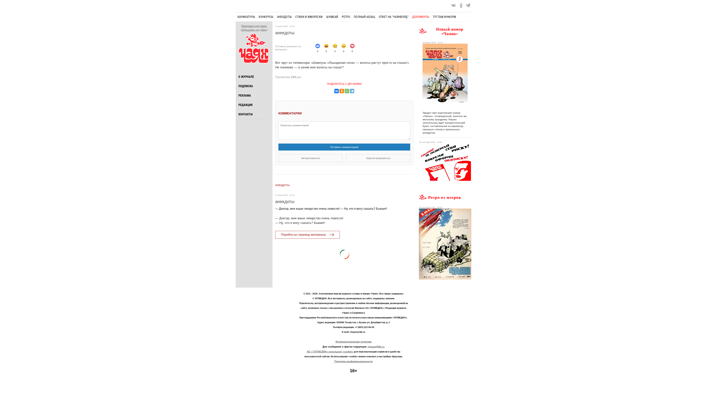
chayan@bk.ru (376, 346)
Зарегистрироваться (378, 158)
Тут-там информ (444, 17)
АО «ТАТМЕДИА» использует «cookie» (330, 351)
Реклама (244, 95)
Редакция (245, 105)
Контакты (245, 114)
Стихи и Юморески (309, 17)
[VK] (453, 6)
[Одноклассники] (342, 91)
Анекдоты (284, 17)
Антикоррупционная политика (353, 341)
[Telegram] (468, 6)
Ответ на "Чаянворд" (394, 17)
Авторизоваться (310, 158)
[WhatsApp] (347, 91)
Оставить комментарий (344, 147)
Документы (420, 17)
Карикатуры (246, 17)
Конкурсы (266, 17)
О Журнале (246, 76)
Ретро (346, 17)
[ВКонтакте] (336, 91)
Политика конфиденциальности (353, 361)
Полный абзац (364, 17)
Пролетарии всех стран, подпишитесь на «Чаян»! (254, 28)
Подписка (245, 86)
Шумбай (332, 17)
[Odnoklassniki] (461, 6)
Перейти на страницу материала (303, 234)
